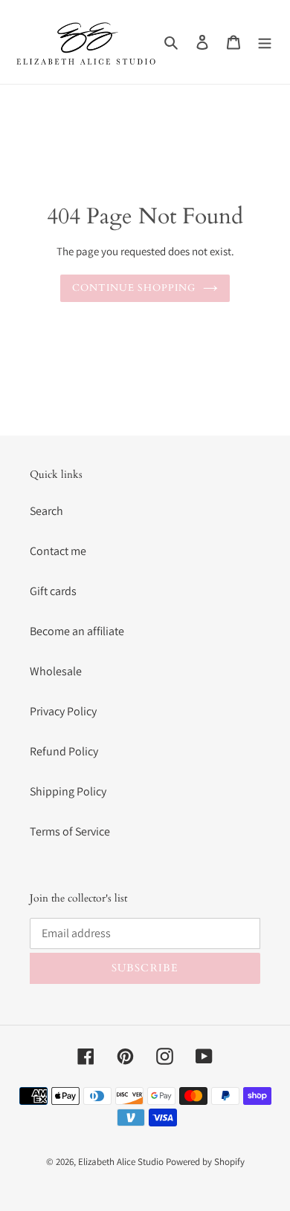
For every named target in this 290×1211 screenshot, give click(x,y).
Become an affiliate (77, 631)
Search (46, 511)
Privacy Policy (63, 711)
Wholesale (56, 671)
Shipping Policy (68, 791)
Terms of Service (70, 831)
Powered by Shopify (205, 1161)
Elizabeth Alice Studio (121, 1161)
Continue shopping (134, 288)
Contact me (58, 551)
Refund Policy (64, 751)
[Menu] (264, 42)
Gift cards (53, 591)
